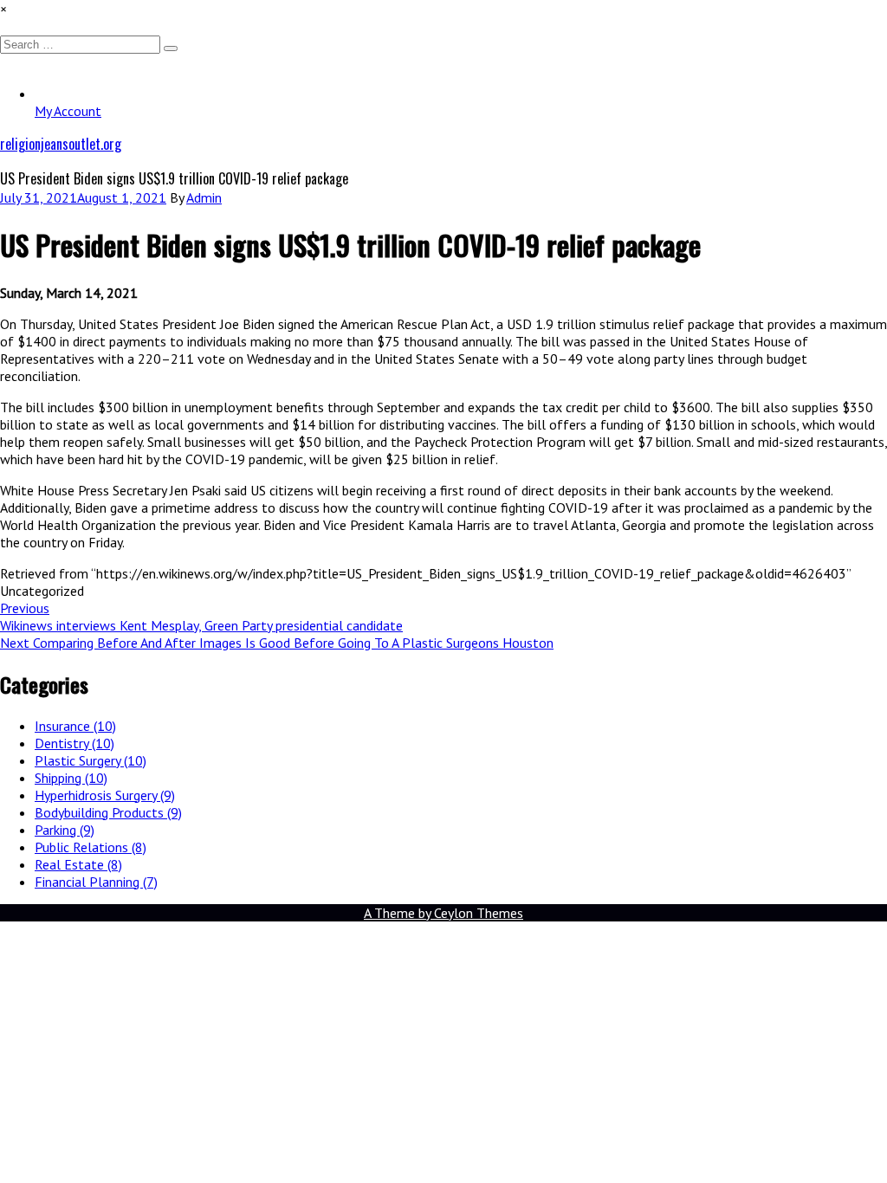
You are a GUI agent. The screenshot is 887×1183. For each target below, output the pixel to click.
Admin (204, 197)
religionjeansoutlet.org (60, 143)
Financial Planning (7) (96, 881)
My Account (68, 111)
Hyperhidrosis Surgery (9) (105, 795)
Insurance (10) (75, 725)
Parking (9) (64, 829)
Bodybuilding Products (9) (108, 812)
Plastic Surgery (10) (90, 760)
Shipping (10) (71, 777)
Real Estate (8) (78, 864)
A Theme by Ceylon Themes (443, 912)
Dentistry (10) (74, 743)
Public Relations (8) (90, 847)
